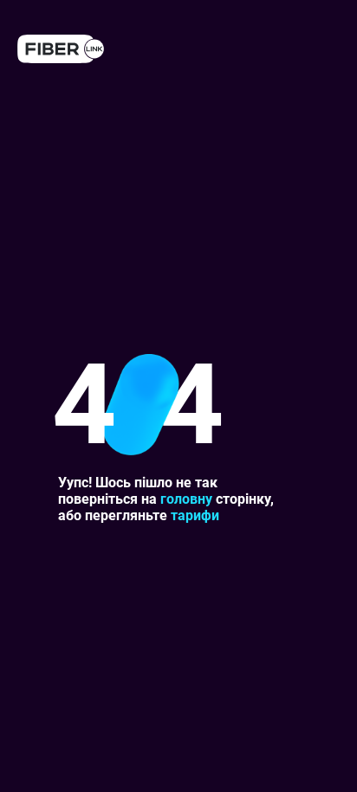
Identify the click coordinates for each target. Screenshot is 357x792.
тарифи (195, 515)
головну (186, 499)
